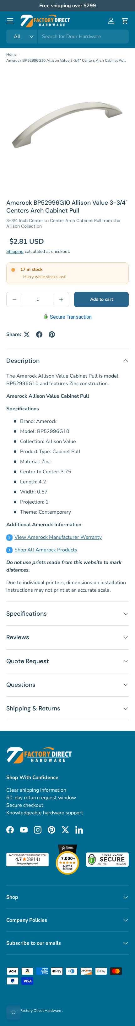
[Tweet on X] (26, 334)
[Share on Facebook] (39, 334)
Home (11, 54)
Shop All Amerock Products (45, 549)
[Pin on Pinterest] (52, 334)
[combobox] (67, 36)
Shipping (15, 251)
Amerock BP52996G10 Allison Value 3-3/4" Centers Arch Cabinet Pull (66, 60)
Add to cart (101, 299)
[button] (125, 21)
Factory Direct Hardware (41, 1010)
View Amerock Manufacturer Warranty (58, 537)
